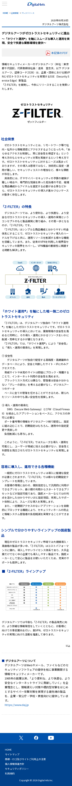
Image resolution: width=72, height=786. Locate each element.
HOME (5, 13)
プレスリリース (27, 13)
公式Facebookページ (36, 737)
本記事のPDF (59, 53)
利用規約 (10, 773)
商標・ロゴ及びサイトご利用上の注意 (25, 759)
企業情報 (14, 13)
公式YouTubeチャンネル (50, 737)
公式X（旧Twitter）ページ (21, 737)
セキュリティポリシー (17, 768)
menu (4, 4)
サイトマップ (12, 754)
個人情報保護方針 (14, 764)
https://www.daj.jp (17, 705)
